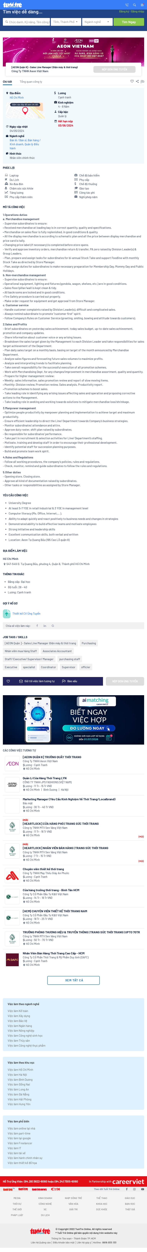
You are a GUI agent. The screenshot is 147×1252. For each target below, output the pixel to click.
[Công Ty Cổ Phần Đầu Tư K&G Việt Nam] (12, 896)
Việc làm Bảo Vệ (17, 1021)
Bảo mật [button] (28, 803)
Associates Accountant (57, 651)
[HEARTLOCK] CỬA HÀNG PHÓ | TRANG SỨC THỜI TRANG (61, 823)
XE (45, 1209)
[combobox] (26, 22)
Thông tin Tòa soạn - (62, 1238)
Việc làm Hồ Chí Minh (20, 1069)
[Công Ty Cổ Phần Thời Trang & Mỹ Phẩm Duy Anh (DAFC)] (12, 959)
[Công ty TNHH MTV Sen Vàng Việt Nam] (12, 826)
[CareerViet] (128, 1181)
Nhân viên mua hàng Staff (21, 651)
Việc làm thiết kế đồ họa (22, 1163)
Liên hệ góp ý (84, 1242)
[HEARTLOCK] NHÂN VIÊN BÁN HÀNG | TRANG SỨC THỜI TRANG (65, 848)
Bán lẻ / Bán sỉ (18, 140)
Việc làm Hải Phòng (19, 1099)
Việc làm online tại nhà (21, 1128)
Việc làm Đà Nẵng (18, 1094)
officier (85, 667)
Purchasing (89, 643)
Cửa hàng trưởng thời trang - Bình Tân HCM (51, 890)
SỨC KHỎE (101, 1209)
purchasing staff (69, 659)
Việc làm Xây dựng (19, 1016)
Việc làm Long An (18, 1089)
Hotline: (104, 1242)
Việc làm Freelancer (20, 1143)
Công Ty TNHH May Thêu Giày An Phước (46, 873)
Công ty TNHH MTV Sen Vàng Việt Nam (45, 827)
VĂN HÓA (73, 1203)
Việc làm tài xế (16, 1153)
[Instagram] (134, 1189)
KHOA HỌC (101, 1203)
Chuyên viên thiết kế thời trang (43, 869)
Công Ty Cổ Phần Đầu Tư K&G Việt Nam (45, 894)
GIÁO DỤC (130, 1198)
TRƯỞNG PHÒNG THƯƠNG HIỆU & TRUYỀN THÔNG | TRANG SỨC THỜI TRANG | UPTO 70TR (81, 932)
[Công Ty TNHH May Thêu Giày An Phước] (12, 875)
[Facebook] (126, 1189)
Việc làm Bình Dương (20, 1079)
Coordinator (48, 667)
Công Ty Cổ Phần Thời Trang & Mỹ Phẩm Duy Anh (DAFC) (56, 957)
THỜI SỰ (17, 1203)
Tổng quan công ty (31, 81)
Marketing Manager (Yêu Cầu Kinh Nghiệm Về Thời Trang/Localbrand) (69, 799)
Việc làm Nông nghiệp (21, 1030)
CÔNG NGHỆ (45, 1203)
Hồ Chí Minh (17, 97)
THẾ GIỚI (17, 1209)
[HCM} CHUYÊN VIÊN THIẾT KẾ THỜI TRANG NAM (55, 911)
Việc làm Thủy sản (19, 1040)
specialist (29, 667)
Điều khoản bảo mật (64, 1242)
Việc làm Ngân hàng (20, 1025)
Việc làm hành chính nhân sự (25, 1158)
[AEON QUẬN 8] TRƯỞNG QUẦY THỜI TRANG (52, 757)
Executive (11, 667)
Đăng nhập (137, 11)
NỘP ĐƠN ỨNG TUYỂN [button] (114, 69)
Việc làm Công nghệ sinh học (25, 1035)
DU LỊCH (45, 1215)
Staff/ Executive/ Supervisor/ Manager (29, 659)
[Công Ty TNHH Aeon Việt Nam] (12, 763)
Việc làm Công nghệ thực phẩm (26, 1045)
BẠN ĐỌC (130, 1203)
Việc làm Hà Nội (17, 1074)
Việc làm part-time (19, 1133)
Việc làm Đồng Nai (19, 1084)
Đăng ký (124, 11)
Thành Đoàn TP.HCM (85, 1238)
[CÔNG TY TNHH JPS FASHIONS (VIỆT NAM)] (12, 784)
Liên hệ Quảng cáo (41, 1242)
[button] (134, 4)
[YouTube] (142, 1189)
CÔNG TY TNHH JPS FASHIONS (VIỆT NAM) (47, 782)
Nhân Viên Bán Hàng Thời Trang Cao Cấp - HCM (53, 953)
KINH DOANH (45, 1198)
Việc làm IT (14, 1148)
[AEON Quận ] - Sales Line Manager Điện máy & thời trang (40, 643)
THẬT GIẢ (130, 1209)
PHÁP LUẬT (17, 1215)
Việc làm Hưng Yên (19, 1104)
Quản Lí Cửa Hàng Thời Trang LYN (45, 778)
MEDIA (17, 1198)
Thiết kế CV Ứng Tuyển (26, 613)
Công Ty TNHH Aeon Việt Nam (29, 71)
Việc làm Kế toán (18, 1011)
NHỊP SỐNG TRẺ (73, 1198)
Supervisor (68, 667)
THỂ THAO (101, 1198)
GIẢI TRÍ (73, 1209)
